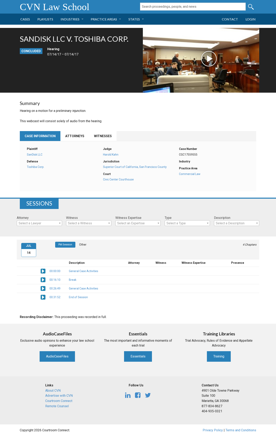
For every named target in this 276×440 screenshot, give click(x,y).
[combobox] (39, 223)
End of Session (78, 297)
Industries (70, 19)
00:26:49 (55, 288)
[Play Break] (43, 279)
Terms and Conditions (240, 430)
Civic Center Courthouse (118, 179)
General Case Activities (83, 271)
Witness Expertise (128, 218)
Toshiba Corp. (35, 167)
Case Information (40, 136)
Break (72, 279)
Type (168, 218)
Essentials (138, 356)
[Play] (180, 48)
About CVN (53, 390)
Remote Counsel (57, 406)
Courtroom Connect (58, 401)
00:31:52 (55, 297)
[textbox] (39, 223)
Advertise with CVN (59, 396)
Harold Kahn (110, 154)
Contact (230, 19)
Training (218, 356)
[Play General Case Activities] (43, 270)
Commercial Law (189, 174)
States (134, 19)
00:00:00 (55, 271)
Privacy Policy (213, 430)
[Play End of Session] (43, 297)
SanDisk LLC (34, 154)
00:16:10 (55, 279)
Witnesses (103, 136)
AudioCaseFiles (57, 356)
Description (222, 218)
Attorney (23, 218)
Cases (25, 19)
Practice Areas (104, 19)
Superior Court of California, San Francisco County (135, 167)
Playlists (45, 19)
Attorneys (74, 136)
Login (250, 19)
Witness (72, 218)
